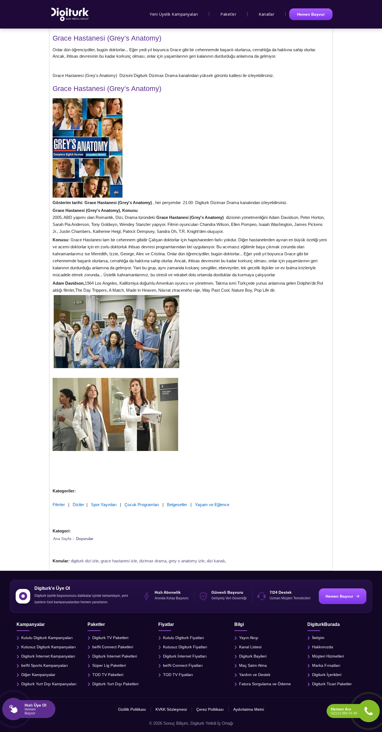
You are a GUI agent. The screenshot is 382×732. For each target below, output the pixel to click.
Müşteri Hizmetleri (328, 656)
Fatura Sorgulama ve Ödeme (265, 683)
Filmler (59, 504)
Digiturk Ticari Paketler (332, 683)
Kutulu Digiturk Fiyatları (183, 637)
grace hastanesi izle (119, 560)
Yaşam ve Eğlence (212, 504)
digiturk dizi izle (84, 560)
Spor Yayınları (104, 504)
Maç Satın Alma (253, 665)
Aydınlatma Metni (248, 709)
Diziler (78, 504)
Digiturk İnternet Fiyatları (185, 656)
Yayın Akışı (248, 637)
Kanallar (266, 14)
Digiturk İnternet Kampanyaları (48, 656)
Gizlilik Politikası (132, 709)
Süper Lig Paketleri (109, 665)
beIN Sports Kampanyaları (44, 665)
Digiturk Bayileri (253, 656)
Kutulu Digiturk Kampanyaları (47, 637)
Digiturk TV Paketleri (110, 637)
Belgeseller (177, 504)
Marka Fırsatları (326, 665)
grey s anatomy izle (186, 560)
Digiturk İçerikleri (326, 674)
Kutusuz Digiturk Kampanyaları (48, 646)
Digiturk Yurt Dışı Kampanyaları (49, 683)
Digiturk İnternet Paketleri (114, 656)
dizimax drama (152, 560)
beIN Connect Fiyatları (183, 665)
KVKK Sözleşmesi (171, 709)
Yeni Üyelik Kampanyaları (174, 14)
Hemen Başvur (311, 14)
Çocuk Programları (141, 504)
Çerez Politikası (210, 709)
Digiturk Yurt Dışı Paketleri (115, 683)
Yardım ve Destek (254, 674)
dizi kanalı (216, 560)
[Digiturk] (70, 14)
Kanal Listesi (250, 646)
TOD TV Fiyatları (178, 674)
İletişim (318, 637)
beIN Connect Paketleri (112, 646)
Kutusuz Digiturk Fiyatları (185, 646)
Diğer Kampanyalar (38, 674)
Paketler (228, 14)
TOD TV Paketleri (107, 674)
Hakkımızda (322, 646)
